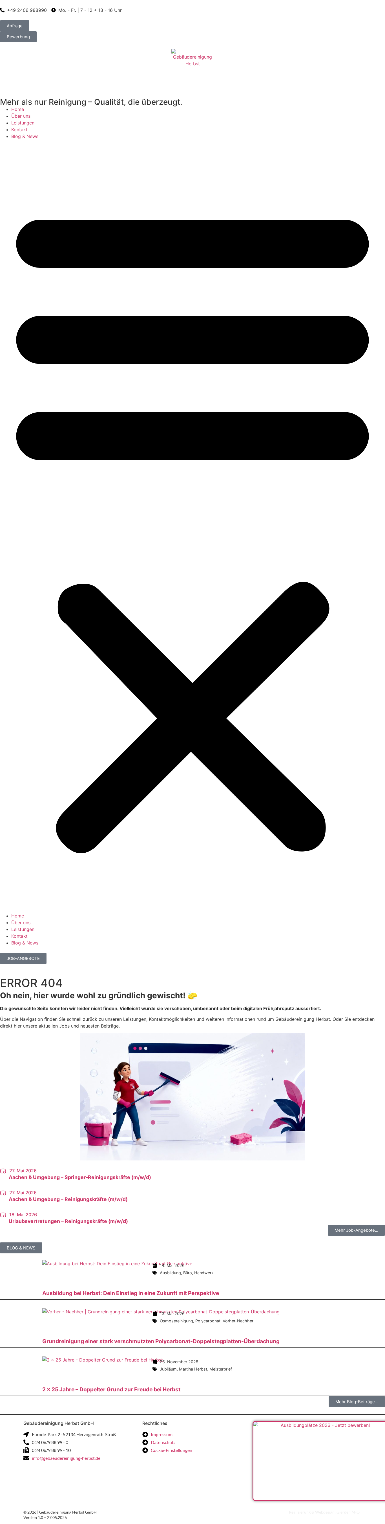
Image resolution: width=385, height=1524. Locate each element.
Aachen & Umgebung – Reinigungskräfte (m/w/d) (68, 1199)
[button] (192, 526)
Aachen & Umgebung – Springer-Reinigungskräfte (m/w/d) (80, 1177)
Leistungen (22, 123)
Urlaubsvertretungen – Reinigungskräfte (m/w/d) (68, 1221)
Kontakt (19, 129)
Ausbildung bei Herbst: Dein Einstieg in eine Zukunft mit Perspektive (130, 1293)
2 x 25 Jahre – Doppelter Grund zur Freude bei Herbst (111, 1389)
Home (17, 109)
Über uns (20, 116)
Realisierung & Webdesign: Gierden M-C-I (325, 1512)
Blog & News (24, 136)
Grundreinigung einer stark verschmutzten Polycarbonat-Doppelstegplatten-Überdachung (161, 1341)
